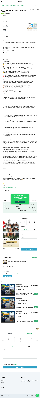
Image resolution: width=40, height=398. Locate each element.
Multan (3, 382)
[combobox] (29, 232)
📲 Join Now (20, 201)
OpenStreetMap (32, 29)
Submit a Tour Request (29, 249)
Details (36, 293)
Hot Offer (9, 13)
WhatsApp (24, 261)
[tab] (10, 333)
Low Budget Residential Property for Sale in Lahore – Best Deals (15, 5)
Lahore (3, 380)
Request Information (7, 276)
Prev (2, 328)
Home (3, 5)
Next (34, 328)
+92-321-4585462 (18, 261)
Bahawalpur (4, 385)
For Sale (6, 13)
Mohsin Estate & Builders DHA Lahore (9, 187)
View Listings (35, 257)
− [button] (28, 26)
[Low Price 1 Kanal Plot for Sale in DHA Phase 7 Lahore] (32, 25)
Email (4, 268)
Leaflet (28, 29)
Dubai (3, 387)
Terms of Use (16, 273)
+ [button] (28, 24)
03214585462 (11, 261)
